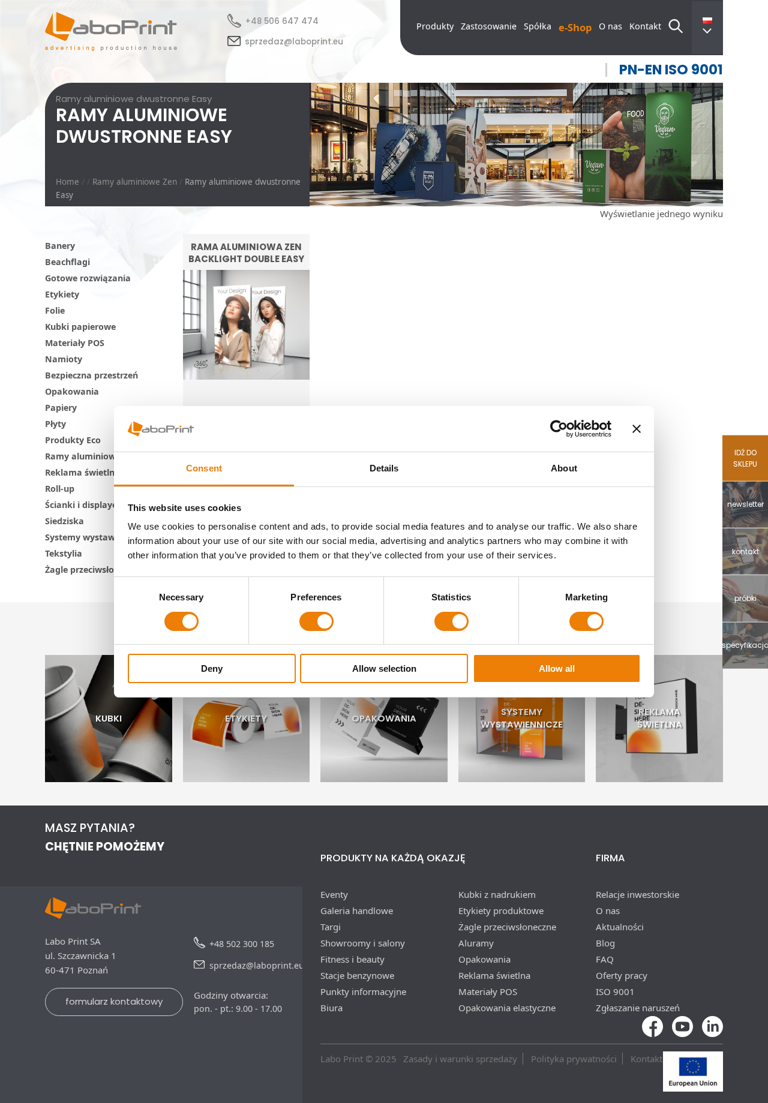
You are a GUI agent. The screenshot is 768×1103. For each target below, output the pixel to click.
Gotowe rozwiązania (88, 278)
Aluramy (476, 943)
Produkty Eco (73, 440)
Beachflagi (67, 262)
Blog (605, 943)
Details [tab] (384, 468)
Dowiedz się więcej (246, 371)
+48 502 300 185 (241, 943)
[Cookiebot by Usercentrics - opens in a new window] (558, 429)
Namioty (63, 359)
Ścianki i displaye (81, 504)
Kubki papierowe (80, 326)
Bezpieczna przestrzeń (91, 375)
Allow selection (384, 668)
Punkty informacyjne (363, 991)
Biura (331, 1008)
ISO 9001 (615, 991)
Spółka (537, 26)
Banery (60, 245)
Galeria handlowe (356, 910)
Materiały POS (74, 342)
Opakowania (72, 391)
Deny (212, 668)
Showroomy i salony (362, 943)
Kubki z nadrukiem (497, 894)
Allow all (557, 668)
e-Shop (575, 27)
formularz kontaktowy (114, 1001)
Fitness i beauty (352, 959)
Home (67, 181)
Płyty (55, 423)
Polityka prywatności (574, 1059)
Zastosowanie (489, 26)
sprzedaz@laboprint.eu (294, 41)
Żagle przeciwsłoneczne (94, 569)
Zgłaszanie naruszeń (638, 1008)
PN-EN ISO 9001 (671, 70)
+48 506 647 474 (282, 21)
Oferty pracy (621, 975)
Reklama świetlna (82, 472)
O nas (610, 26)
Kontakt (645, 26)
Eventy (334, 894)
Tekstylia (63, 553)
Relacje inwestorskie (637, 894)
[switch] (316, 621)
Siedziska (64, 521)
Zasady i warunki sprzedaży (460, 1059)
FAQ (605, 959)
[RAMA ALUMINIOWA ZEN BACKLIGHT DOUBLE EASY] (246, 402)
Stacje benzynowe (357, 975)
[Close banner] (636, 429)
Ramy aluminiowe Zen (134, 181)
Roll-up (59, 488)
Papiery (61, 407)
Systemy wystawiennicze (97, 537)
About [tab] (564, 468)
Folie (55, 310)
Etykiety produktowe (501, 910)
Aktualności (620, 927)
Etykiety (62, 294)
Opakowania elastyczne (507, 1008)
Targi (330, 927)
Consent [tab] (204, 468)
